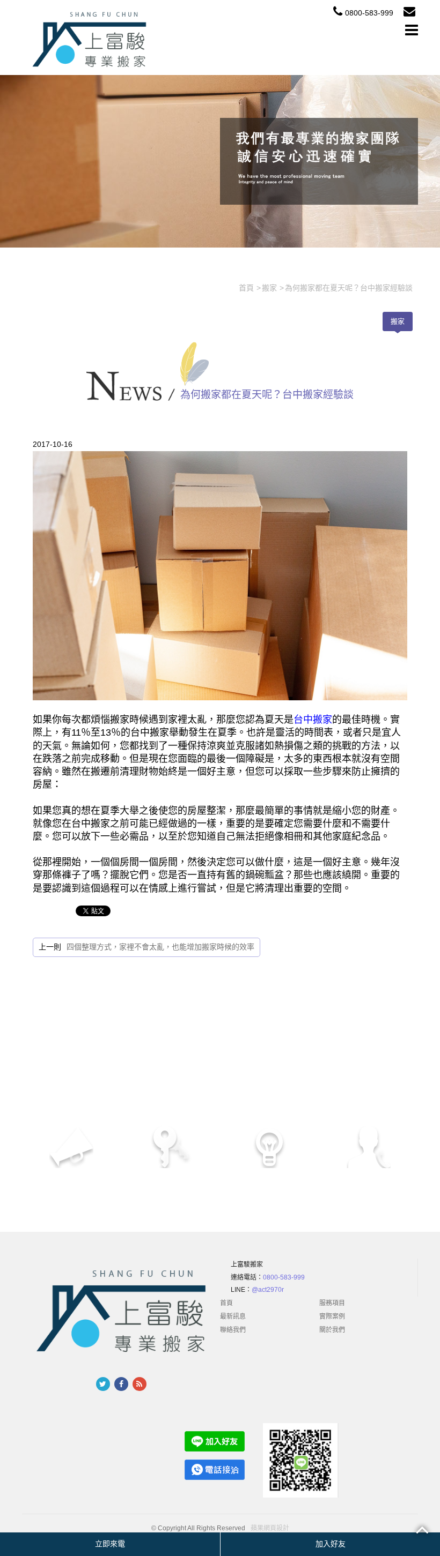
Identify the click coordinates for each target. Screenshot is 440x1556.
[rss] (139, 1384)
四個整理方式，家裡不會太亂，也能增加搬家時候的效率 (160, 946)
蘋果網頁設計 (270, 1528)
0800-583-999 (369, 13)
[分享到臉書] (121, 1384)
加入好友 (331, 1543)
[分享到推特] (103, 1384)
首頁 (226, 1303)
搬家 (398, 321)
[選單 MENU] (411, 30)
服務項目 (332, 1303)
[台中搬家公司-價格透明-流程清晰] (91, 38)
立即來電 (110, 1543)
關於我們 (332, 1330)
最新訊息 (233, 1316)
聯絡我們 (233, 1330)
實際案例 (332, 1316)
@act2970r (268, 1289)
